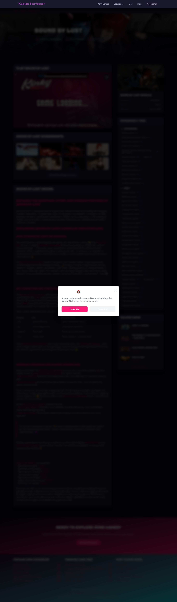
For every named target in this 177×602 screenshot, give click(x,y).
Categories (119, 4)
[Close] (115, 290)
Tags (130, 4)
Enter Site (74, 309)
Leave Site (102, 309)
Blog (139, 4)
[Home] (31, 3)
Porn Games (103, 4)
